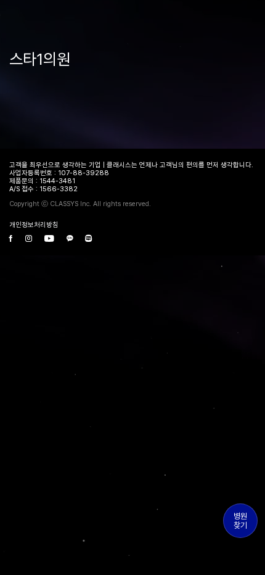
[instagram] (28, 239)
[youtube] (49, 239)
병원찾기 (240, 520)
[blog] (88, 239)
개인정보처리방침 (34, 225)
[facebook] (11, 239)
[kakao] (69, 239)
